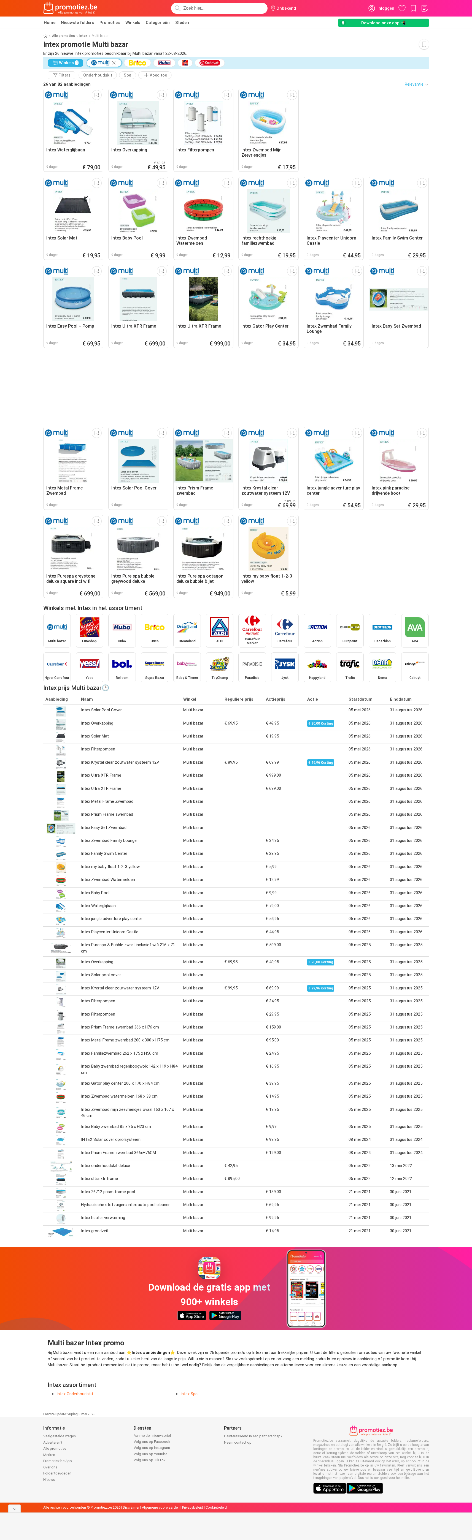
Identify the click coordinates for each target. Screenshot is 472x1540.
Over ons (50, 1467)
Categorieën (158, 22)
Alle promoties (63, 36)
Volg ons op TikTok (150, 1460)
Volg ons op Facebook (152, 1442)
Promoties (109, 22)
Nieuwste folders (77, 22)
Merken (49, 1455)
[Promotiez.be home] (70, 8)
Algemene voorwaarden (161, 1507)
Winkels (132, 22)
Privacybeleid (192, 1507)
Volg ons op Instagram (152, 1448)
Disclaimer (131, 1507)
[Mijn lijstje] (424, 8)
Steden (182, 22)
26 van (67, 84)
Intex (83, 36)
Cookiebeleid (216, 1507)
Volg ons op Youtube (150, 1454)
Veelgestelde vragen (59, 1436)
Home (49, 22)
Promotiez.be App (57, 1461)
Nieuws (49, 1480)
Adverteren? (52, 1442)
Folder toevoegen (57, 1473)
